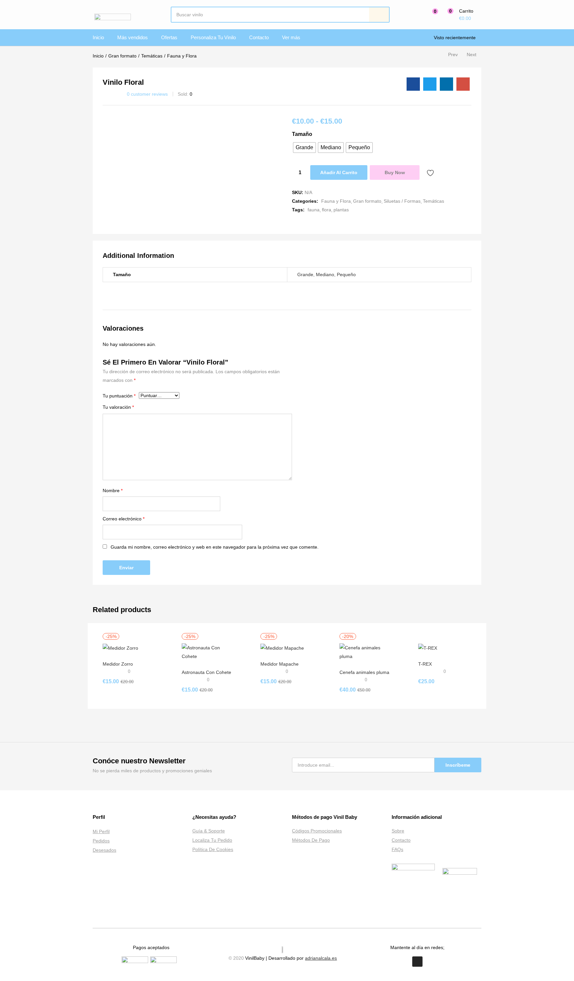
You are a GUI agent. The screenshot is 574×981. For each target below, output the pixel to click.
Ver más (291, 37)
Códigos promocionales (317, 830)
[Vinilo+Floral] (429, 84)
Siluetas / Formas (402, 201)
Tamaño (302, 134)
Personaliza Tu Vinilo (213, 37)
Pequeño (346, 274)
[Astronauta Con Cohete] (208, 651)
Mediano (325, 274)
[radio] (304, 148)
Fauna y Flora (182, 55)
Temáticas (151, 55)
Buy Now (395, 172)
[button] (458, 14)
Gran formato (122, 55)
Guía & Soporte (208, 830)
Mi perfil (101, 831)
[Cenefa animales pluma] (366, 651)
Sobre (398, 830)
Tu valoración (118, 407)
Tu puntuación (119, 395)
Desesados (104, 850)
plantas (341, 209)
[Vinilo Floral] (413, 84)
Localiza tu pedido (212, 840)
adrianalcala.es (321, 958)
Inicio (98, 37)
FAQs (397, 849)
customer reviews (147, 94)
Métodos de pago (311, 840)
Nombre (113, 490)
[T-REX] (427, 647)
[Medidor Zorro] (120, 647)
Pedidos (101, 840)
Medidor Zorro (118, 664)
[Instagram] (417, 961)
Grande (305, 274)
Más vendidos (132, 37)
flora (326, 209)
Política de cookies (212, 849)
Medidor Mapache (279, 664)
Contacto (259, 37)
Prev (453, 54)
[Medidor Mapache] (282, 647)
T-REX (425, 664)
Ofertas (169, 37)
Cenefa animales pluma (364, 672)
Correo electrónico (123, 518)
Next (471, 54)
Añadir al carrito (338, 172)
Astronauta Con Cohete (206, 672)
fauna (314, 209)
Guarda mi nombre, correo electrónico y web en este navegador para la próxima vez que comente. (215, 547)
